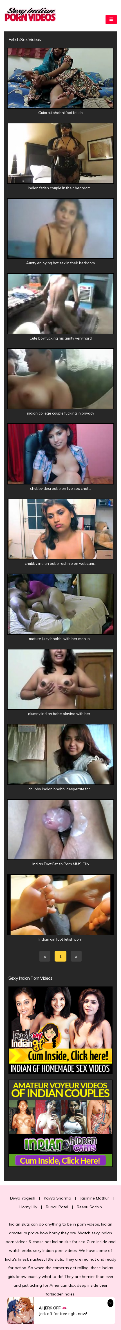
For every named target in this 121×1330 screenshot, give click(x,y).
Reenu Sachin (89, 1206)
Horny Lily (28, 1206)
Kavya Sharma (57, 1198)
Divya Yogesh (22, 1198)
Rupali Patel (57, 1206)
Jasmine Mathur (94, 1198)
